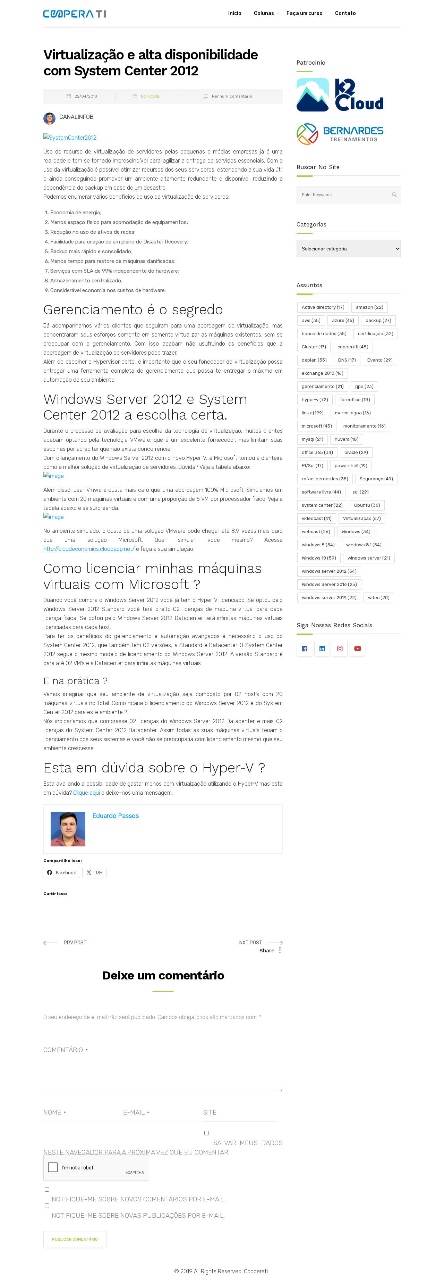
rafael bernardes (325, 478)
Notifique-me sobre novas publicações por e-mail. (138, 1215)
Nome (54, 1112)
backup (378, 320)
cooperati (353, 346)
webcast (316, 531)
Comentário (65, 1050)
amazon (369, 307)
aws (311, 320)
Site (209, 1112)
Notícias (150, 96)
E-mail (136, 1112)
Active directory (323, 307)
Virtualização (362, 518)
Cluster (314, 346)
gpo (364, 386)
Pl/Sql (312, 465)
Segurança (376, 478)
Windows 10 (319, 558)
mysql (312, 439)
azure (343, 320)
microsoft (317, 426)
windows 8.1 (364, 544)
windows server (369, 558)
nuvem (347, 439)
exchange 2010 (322, 373)
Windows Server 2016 (329, 584)
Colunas (264, 13)
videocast (317, 518)
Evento (380, 360)
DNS (347, 360)
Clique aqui (86, 792)
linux (313, 412)
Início (234, 13)
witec (379, 597)
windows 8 (318, 544)
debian (314, 360)
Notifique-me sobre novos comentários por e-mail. (139, 1199)
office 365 (317, 452)
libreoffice (355, 399)
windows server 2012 (329, 571)
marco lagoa (353, 412)
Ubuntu (367, 505)
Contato (345, 13)
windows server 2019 (329, 597)
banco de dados (324, 333)
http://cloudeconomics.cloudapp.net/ (89, 549)
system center (322, 505)
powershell (351, 465)
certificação (375, 333)
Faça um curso (305, 13)
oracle (356, 452)
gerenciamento (323, 386)
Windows (356, 531)
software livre (321, 492)
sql (360, 492)
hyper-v (315, 399)
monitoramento (364, 426)
